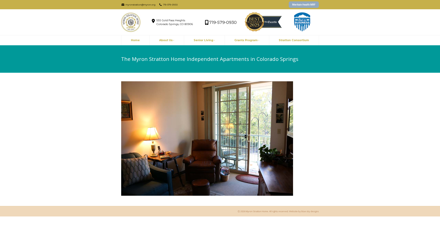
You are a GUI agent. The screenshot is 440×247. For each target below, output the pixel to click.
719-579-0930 (170, 4)
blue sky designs (310, 211)
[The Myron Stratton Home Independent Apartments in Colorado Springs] (220, 138)
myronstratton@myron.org (140, 4)
